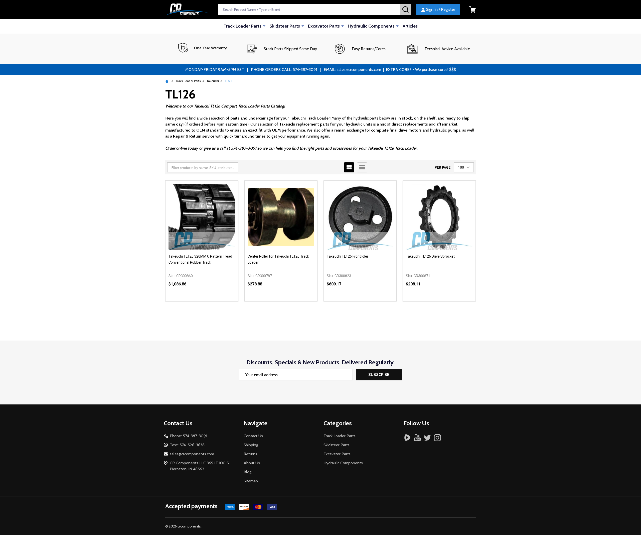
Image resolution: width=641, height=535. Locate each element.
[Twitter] (427, 437)
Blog (247, 472)
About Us (252, 463)
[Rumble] (407, 437)
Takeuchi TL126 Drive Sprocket (430, 256)
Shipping (251, 445)
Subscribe (378, 374)
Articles (410, 26)
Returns (250, 454)
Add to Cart (211, 301)
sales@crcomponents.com (192, 454)
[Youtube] (417, 437)
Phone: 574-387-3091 (188, 436)
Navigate (255, 423)
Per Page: (443, 167)
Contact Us (253, 436)
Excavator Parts (324, 26)
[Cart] (472, 9)
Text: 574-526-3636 (187, 445)
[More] (264, 26)
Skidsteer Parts (284, 26)
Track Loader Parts (242, 26)
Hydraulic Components (371, 26)
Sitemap (251, 481)
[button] (281, 49)
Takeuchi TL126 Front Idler (347, 256)
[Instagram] (437, 437)
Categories (338, 423)
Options (369, 301)
